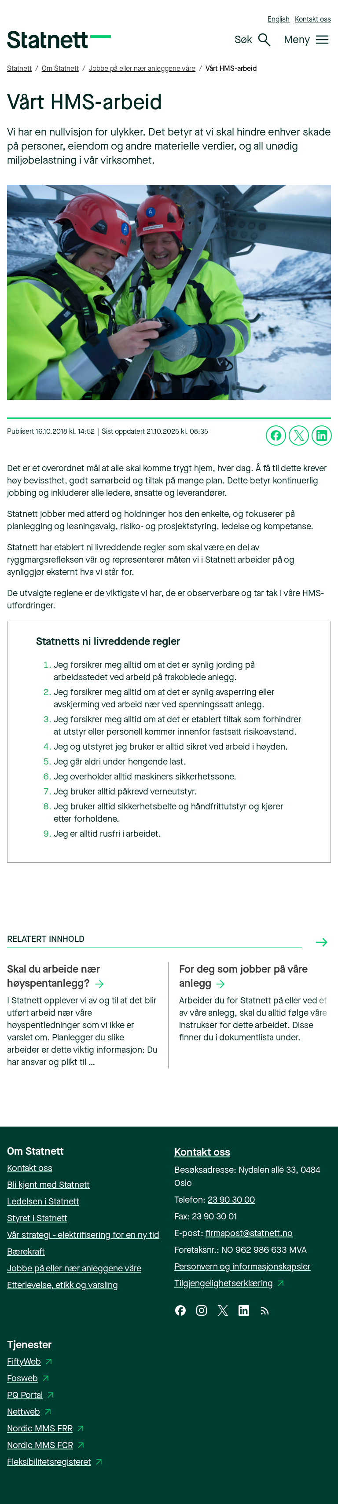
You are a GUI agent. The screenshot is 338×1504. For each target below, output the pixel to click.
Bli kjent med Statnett (48, 1185)
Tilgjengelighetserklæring (230, 1283)
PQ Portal (32, 1395)
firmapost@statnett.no (249, 1233)
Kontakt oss (313, 19)
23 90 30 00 (231, 1200)
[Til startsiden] (59, 39)
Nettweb (30, 1412)
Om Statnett (60, 68)
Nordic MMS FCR (47, 1445)
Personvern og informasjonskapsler (242, 1267)
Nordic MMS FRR (47, 1428)
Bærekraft (26, 1252)
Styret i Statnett (37, 1218)
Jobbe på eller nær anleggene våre (142, 68)
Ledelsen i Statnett (43, 1202)
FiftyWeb (31, 1362)
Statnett (19, 68)
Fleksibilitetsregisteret (56, 1462)
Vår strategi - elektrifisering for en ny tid (83, 1235)
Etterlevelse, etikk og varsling (62, 1285)
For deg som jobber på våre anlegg (243, 976)
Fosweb (29, 1378)
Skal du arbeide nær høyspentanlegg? (53, 976)
